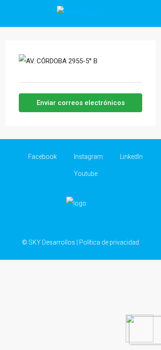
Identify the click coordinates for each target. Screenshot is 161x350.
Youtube (84, 173)
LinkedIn (131, 156)
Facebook (42, 156)
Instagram (87, 156)
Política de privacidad (109, 242)
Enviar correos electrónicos (81, 103)
